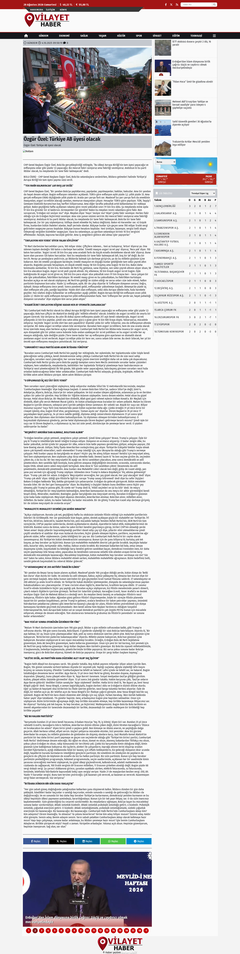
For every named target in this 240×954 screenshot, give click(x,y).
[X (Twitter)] (171, 4)
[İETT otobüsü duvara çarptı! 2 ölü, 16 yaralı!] (185, 48)
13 (107, 930)
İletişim (50, 10)
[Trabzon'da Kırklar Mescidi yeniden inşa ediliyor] (185, 148)
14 (113, 930)
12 (100, 930)
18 (139, 930)
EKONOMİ (64, 35)
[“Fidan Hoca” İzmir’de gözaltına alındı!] (87, 889)
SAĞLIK (84, 35)
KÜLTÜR (121, 35)
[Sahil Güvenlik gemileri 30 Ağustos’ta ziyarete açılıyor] (185, 128)
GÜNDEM (43, 35)
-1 (146, 930)
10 (87, 930)
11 (94, 930)
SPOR (139, 35)
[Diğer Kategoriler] (214, 36)
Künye (63, 10)
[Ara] (214, 4)
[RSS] (177, 4)
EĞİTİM (176, 35)
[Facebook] (166, 4)
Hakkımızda (36, 10)
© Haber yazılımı (112, 952)
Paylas (37, 841)
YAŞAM (102, 35)
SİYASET (157, 35)
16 (126, 930)
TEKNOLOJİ (196, 35)
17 (133, 930)
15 (120, 930)
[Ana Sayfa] (26, 36)
